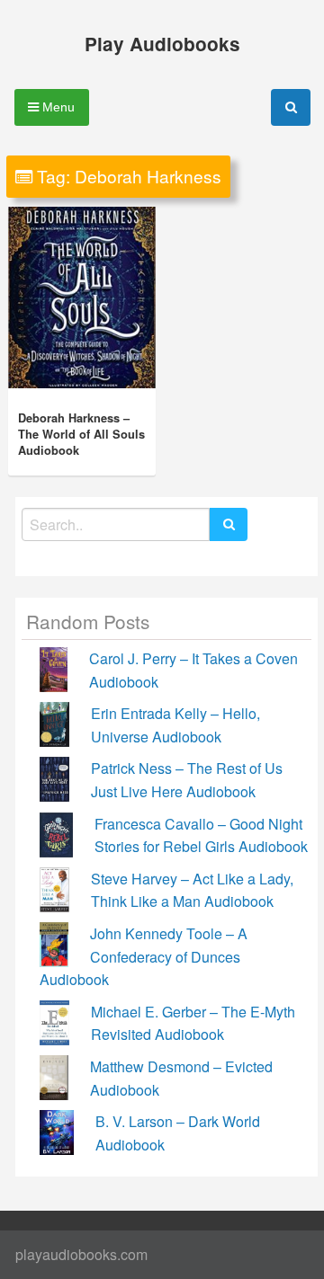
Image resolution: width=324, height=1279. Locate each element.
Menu (57, 107)
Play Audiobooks (162, 44)
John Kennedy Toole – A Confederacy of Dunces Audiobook (144, 956)
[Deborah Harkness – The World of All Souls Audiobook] (82, 297)
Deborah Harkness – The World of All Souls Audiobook (81, 434)
